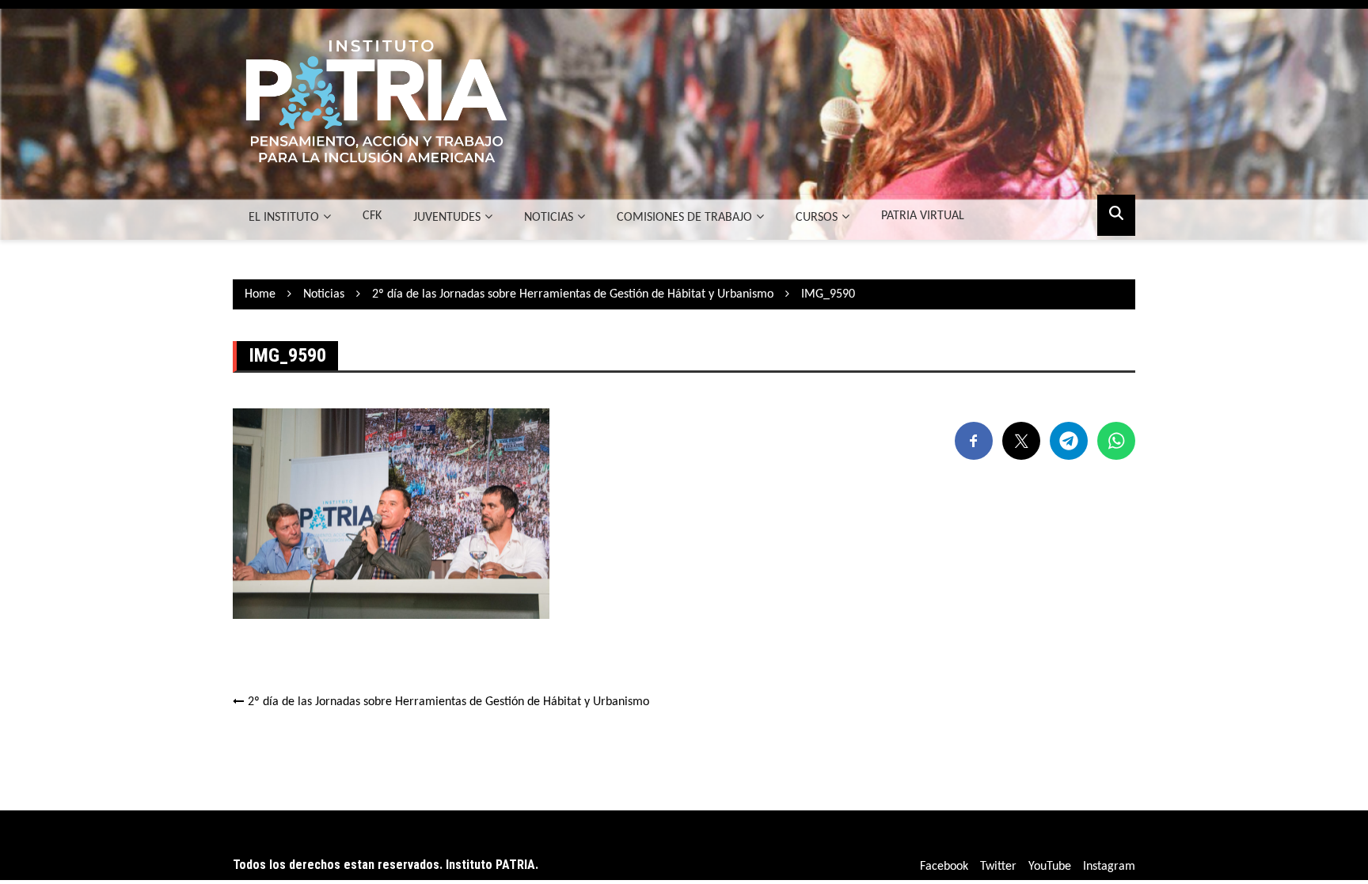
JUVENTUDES (447, 217)
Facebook (944, 866)
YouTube (1049, 866)
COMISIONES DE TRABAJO (684, 217)
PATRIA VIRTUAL (922, 216)
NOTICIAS (548, 217)
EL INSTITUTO (284, 217)
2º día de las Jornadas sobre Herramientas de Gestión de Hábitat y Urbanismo (448, 702)
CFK (372, 216)
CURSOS (817, 217)
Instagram (1109, 866)
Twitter (998, 866)
